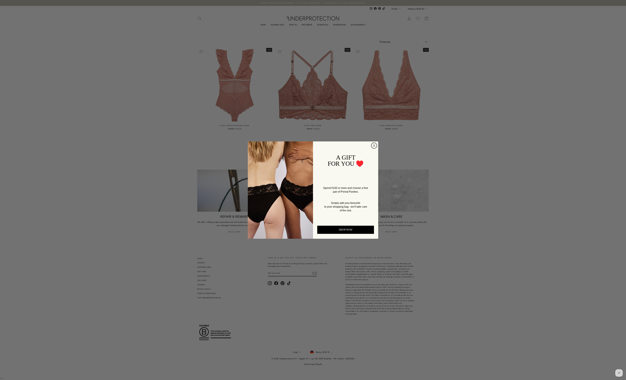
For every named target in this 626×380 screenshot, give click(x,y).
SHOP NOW (345, 229)
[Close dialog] (374, 145)
